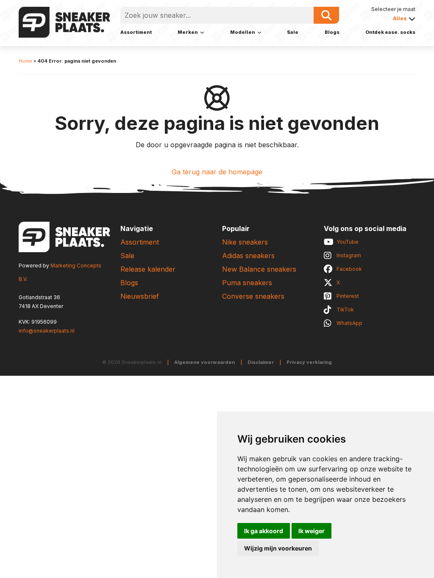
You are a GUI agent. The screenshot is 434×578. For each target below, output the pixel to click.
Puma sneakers (247, 282)
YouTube (348, 242)
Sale (292, 32)
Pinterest (348, 296)
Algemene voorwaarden (204, 362)
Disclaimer (261, 362)
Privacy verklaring (309, 362)
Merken (188, 32)
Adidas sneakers (248, 255)
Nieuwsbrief (139, 296)
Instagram (349, 255)
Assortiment (136, 32)
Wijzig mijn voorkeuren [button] (278, 548)
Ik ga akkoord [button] (263, 530)
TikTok (345, 309)
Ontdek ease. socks (390, 32)
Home (25, 61)
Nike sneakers (245, 242)
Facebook (349, 269)
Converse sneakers (253, 296)
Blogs (332, 32)
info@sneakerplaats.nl (47, 331)
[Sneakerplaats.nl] (64, 21)
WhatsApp (349, 323)
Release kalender (147, 269)
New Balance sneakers (259, 269)
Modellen (242, 32)
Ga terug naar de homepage (217, 172)
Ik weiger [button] (311, 530)
